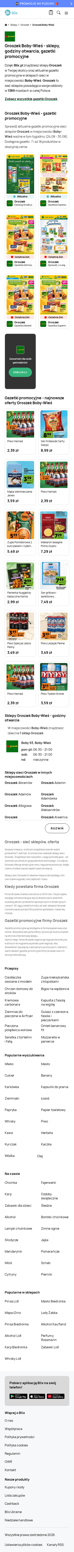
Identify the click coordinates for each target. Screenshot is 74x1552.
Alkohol (10, 1217)
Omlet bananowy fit (53, 1028)
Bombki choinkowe (55, 1217)
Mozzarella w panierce (50, 1039)
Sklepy (14, 24)
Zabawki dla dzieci (18, 1205)
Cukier (9, 1075)
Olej (40, 1156)
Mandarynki (13, 1251)
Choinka (11, 1182)
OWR (8, 1461)
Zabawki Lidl (50, 1347)
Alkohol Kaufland (53, 1324)
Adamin (53, 783)
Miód (8, 1263)
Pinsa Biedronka (17, 1324)
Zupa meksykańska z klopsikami (55, 979)
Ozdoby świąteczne (49, 1196)
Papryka (11, 1110)
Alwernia (54, 817)
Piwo (44, 1121)
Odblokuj (20, 372)
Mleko (9, 1064)
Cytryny (10, 1274)
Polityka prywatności (20, 1437)
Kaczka (46, 1144)
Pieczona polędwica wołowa (18, 1028)
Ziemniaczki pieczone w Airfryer (19, 1014)
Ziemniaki (12, 1098)
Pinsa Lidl (12, 1301)
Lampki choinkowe (18, 1228)
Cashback (12, 1503)
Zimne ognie (50, 1228)
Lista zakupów (15, 1495)
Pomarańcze (50, 1251)
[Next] (71, 3)
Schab (46, 1263)
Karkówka (12, 1087)
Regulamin (12, 1453)
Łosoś (45, 1098)
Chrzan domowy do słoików (19, 991)
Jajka (45, 1240)
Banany (46, 1075)
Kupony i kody (14, 1487)
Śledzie (46, 1205)
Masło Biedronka (53, 1301)
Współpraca (13, 1429)
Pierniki (47, 1274)
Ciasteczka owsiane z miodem (18, 979)
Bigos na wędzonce (55, 989)
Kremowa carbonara (12, 1002)
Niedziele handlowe (19, 1520)
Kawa (9, 1133)
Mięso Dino (13, 1313)
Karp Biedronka (16, 1347)
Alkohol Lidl (13, 1335)
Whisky (10, 1121)
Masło (45, 1064)
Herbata (47, 1133)
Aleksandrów (50, 807)
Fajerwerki (48, 1182)
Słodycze (11, 1240)
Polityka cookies (16, 1445)
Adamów (18, 794)
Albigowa (18, 805)
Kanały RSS (55, 1545)
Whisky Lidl (13, 1358)
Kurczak (11, 1144)
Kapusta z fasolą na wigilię (53, 1002)
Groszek (25, 24)
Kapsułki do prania (54, 1087)
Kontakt (10, 1470)
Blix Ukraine (13, 1512)
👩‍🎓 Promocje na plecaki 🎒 (37, 3)
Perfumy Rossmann (49, 1337)
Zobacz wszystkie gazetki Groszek (31, 99)
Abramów (18, 783)
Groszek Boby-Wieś (43, 24)
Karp (8, 1194)
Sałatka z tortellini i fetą (18, 1039)
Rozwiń (57, 828)
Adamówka (49, 796)
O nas (9, 1420)
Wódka (10, 1156)
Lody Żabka (49, 1313)
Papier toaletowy (53, 1110)
